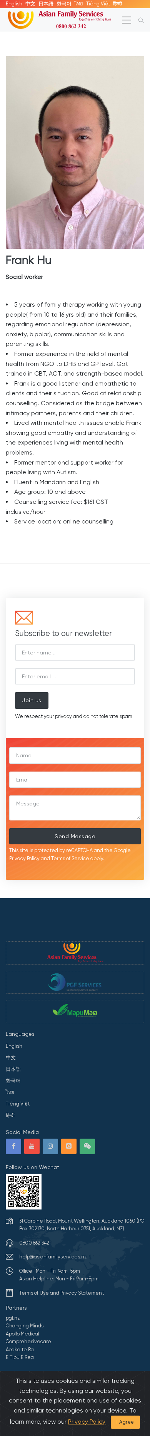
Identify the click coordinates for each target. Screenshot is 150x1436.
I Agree (125, 1422)
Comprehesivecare (28, 1341)
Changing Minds (24, 1326)
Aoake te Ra (20, 1349)
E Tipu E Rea (20, 1357)
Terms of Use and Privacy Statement (61, 1293)
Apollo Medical (22, 1334)
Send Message (75, 836)
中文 (30, 4)
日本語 (45, 4)
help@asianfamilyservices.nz (53, 1257)
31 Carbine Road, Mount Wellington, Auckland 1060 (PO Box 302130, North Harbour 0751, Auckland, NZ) (81, 1224)
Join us (32, 700)
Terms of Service (70, 858)
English (14, 4)
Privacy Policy (24, 858)
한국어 (64, 4)
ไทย (79, 4)
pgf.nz (13, 1318)
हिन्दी (117, 4)
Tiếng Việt (98, 4)
